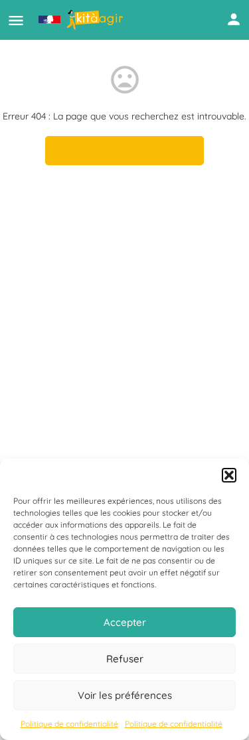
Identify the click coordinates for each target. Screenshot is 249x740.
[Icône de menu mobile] (16, 20)
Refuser (124, 658)
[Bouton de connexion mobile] (233, 19)
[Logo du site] (82, 20)
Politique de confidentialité (69, 724)
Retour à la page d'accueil (124, 150)
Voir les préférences (125, 695)
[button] (229, 475)
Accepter (125, 622)
